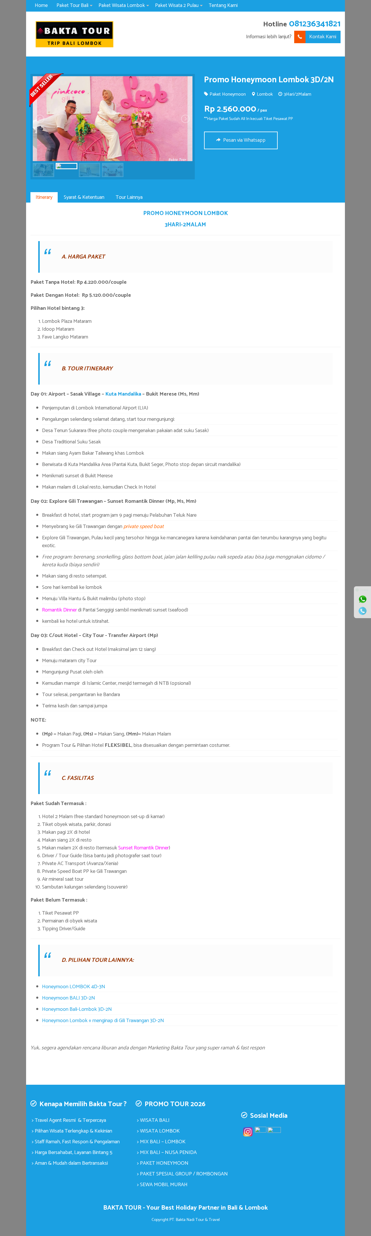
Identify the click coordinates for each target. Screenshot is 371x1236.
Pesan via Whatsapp (243, 140)
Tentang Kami (223, 5)
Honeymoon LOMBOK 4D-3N (73, 986)
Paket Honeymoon (228, 94)
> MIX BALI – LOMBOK (161, 1141)
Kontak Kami (322, 36)
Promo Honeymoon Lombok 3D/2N (269, 80)
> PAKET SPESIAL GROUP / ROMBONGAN (182, 1174)
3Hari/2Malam (297, 94)
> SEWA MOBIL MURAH (162, 1184)
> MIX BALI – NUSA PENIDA (167, 1152)
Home (41, 5)
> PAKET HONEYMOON (162, 1163)
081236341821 (315, 24)
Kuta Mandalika (123, 394)
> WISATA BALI (153, 1120)
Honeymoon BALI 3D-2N (68, 998)
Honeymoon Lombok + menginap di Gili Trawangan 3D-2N (103, 1020)
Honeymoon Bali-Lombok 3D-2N (77, 1009)
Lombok (265, 94)
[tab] (44, 197)
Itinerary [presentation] (44, 197)
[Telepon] (362, 611)
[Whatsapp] (362, 599)
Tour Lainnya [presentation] (129, 197)
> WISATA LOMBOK (158, 1131)
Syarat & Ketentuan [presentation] (84, 197)
